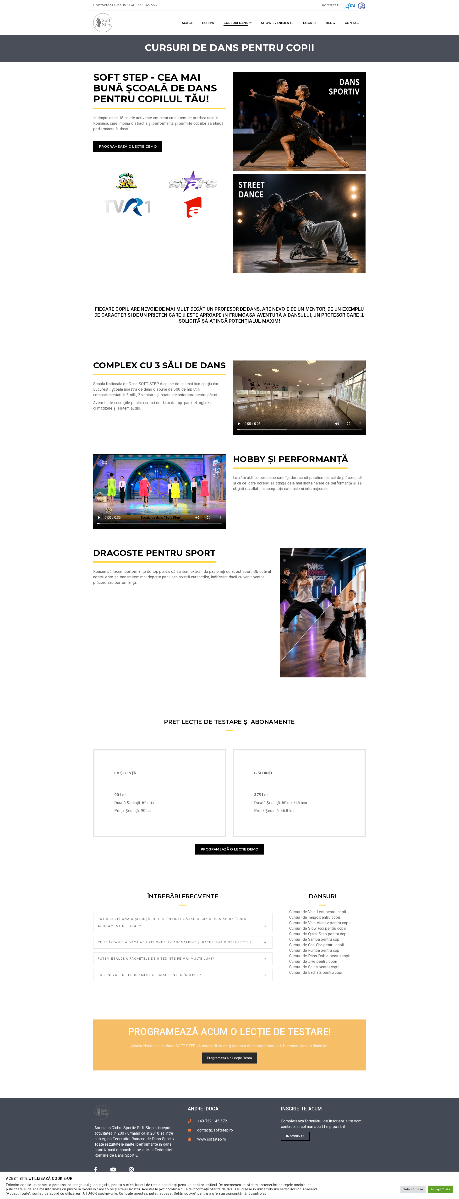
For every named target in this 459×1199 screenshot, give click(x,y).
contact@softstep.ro (215, 1130)
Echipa (208, 23)
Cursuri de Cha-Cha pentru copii (316, 945)
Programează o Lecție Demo (128, 146)
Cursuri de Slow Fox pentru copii (317, 928)
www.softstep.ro (211, 1139)
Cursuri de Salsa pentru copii (314, 967)
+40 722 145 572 (143, 5)
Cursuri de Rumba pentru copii (315, 950)
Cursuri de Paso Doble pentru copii (319, 956)
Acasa (187, 23)
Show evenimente (277, 23)
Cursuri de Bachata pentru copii (316, 972)
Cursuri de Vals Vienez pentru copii (319, 923)
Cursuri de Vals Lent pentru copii (317, 912)
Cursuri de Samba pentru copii (315, 939)
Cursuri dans (236, 23)
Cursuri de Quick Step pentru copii (319, 934)
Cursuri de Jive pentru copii (313, 961)
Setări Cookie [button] (413, 1189)
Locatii (309, 23)
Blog (330, 23)
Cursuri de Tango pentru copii (314, 917)
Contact (353, 23)
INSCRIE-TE (295, 1136)
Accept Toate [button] (440, 1189)
